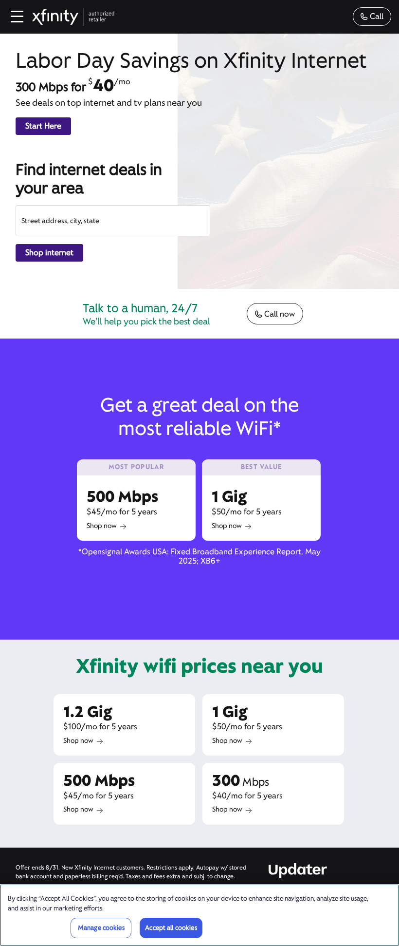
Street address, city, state (60, 220)
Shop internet (49, 252)
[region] (199, 915)
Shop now (102, 525)
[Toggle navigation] (17, 16)
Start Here (43, 126)
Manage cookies (101, 928)
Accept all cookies (171, 928)
